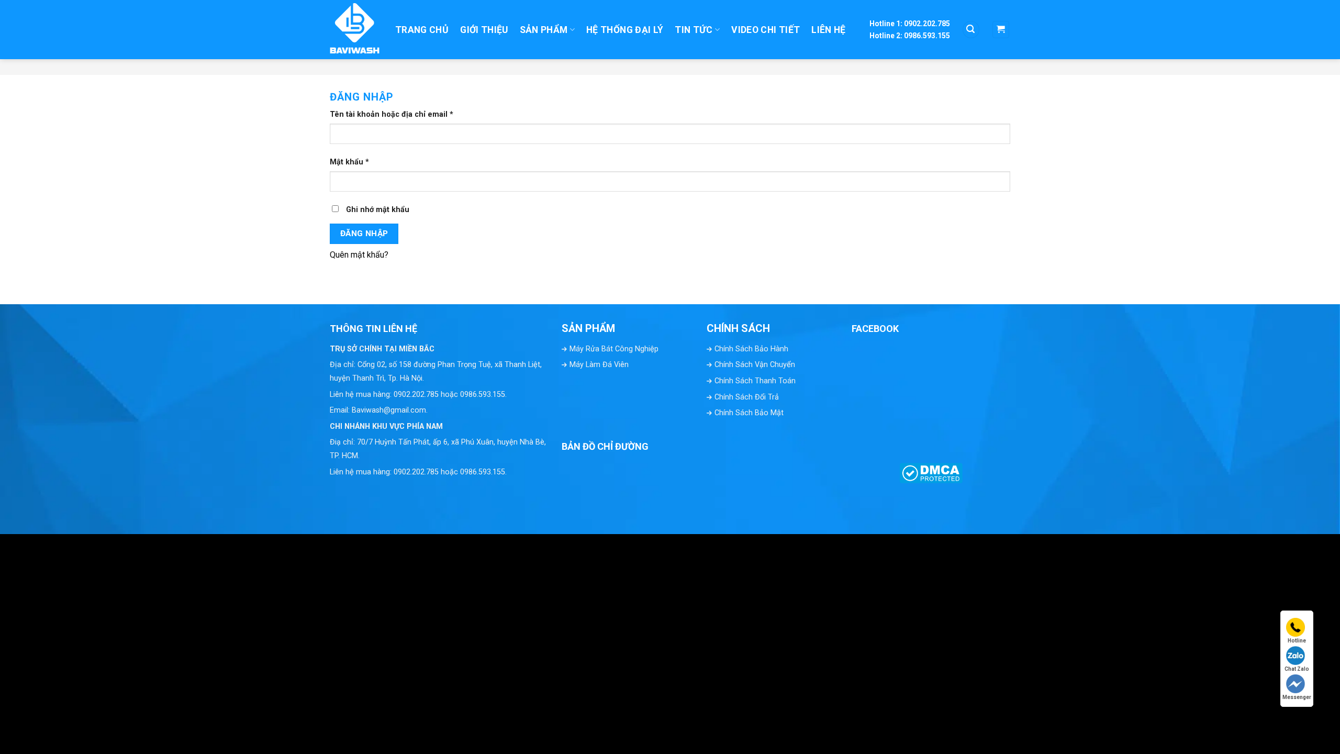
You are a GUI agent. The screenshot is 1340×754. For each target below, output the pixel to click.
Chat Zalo (1297, 669)
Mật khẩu (349, 162)
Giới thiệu (484, 30)
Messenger (1296, 697)
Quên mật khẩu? (359, 255)
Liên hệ (828, 30)
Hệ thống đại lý (624, 30)
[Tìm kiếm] (971, 29)
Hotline (1297, 641)
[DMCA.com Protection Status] (931, 471)
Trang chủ (422, 30)
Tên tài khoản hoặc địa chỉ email (391, 114)
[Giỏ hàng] (1001, 29)
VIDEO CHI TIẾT (765, 30)
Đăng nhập (364, 233)
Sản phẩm (544, 30)
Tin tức (693, 30)
